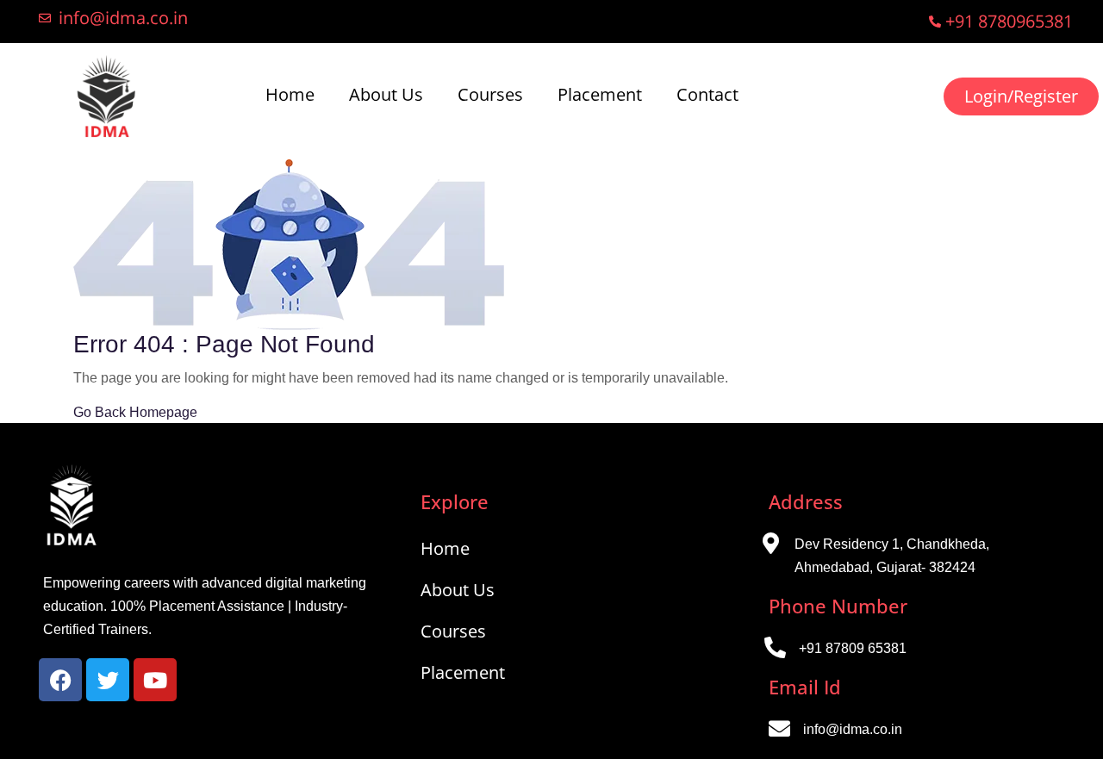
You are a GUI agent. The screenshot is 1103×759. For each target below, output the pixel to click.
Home (290, 94)
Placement (600, 94)
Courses (490, 94)
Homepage (163, 412)
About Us (386, 94)
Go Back (99, 412)
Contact (707, 94)
